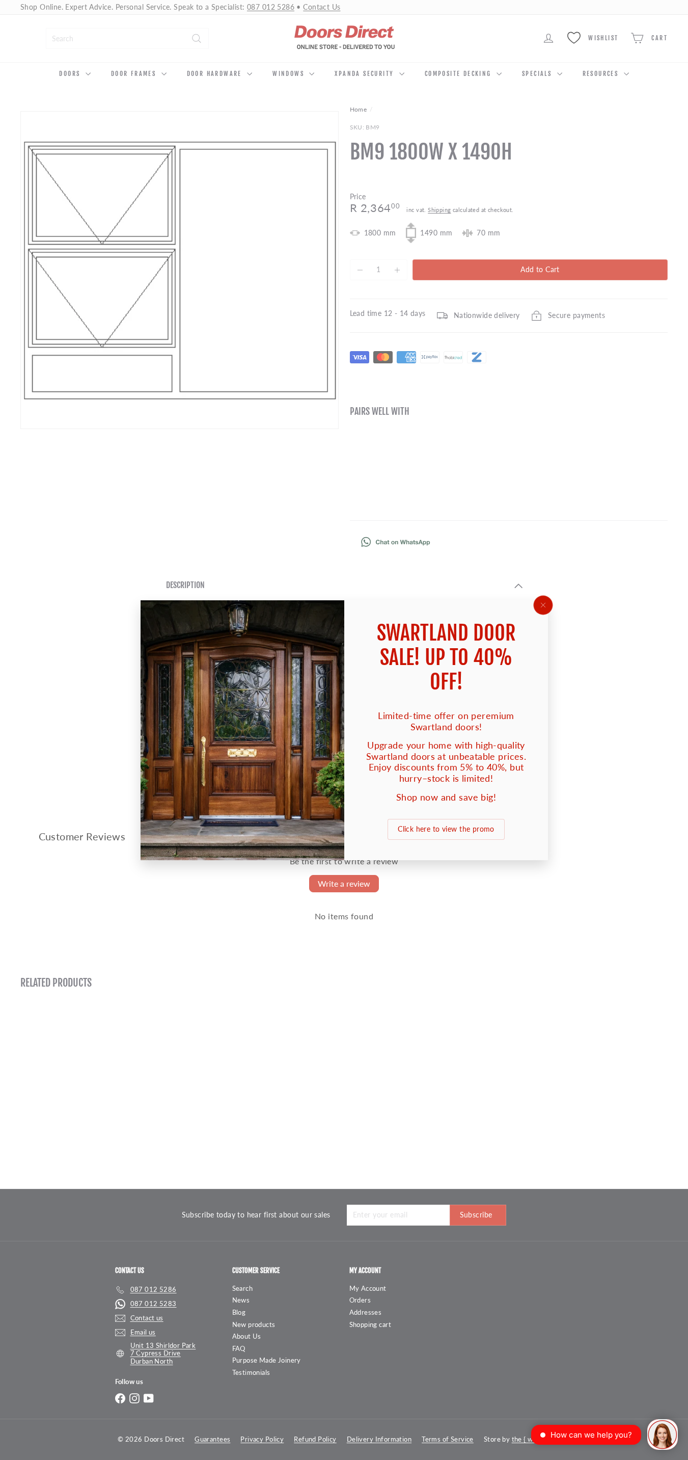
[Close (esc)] (543, 605)
